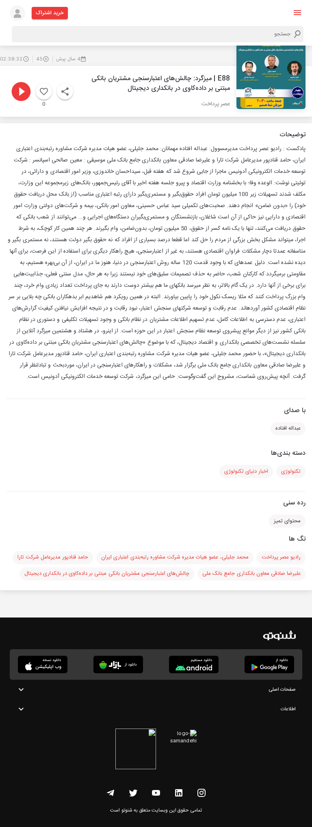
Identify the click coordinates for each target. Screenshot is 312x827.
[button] (297, 12)
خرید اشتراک (50, 13)
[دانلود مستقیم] (194, 664)
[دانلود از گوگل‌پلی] (269, 664)
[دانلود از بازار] (118, 664)
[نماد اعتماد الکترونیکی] (135, 750)
